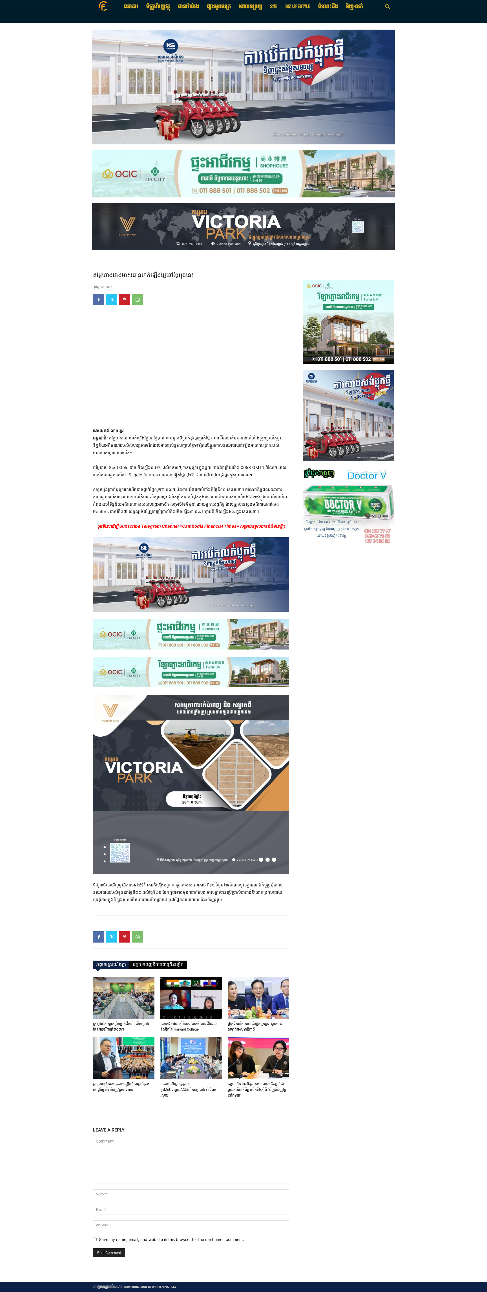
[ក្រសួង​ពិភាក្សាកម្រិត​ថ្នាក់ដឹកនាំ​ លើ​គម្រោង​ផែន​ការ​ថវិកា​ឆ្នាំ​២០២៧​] (123, 998)
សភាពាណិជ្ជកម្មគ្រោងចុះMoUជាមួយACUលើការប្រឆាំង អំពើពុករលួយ (188, 1089)
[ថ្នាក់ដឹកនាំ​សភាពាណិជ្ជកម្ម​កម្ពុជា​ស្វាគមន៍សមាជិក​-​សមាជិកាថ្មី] (258, 998)
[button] (387, 7)
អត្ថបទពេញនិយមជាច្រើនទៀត (158, 964)
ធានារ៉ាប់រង (188, 6)
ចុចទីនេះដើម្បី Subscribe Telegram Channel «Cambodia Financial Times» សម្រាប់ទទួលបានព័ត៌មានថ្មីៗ (191, 526)
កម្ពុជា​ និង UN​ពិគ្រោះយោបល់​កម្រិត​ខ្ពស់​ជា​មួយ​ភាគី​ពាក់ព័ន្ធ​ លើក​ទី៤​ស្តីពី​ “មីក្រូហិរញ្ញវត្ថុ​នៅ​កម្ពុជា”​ (257, 1089)
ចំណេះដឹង (328, 6)
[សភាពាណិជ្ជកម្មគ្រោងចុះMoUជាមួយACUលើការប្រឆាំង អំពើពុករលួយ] (191, 1058)
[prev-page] (96, 1106)
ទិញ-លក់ (354, 6)
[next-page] (105, 1106)
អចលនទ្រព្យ (250, 6)
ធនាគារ (131, 6)
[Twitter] (111, 299)
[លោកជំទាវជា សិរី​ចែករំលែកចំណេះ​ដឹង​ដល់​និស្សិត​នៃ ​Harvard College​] (191, 998)
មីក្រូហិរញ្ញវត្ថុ (158, 6)
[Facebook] (98, 299)
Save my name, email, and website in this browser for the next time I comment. (171, 1239)
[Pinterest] (124, 299)
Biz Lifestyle (297, 6)
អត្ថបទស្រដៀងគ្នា (111, 964)
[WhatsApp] (137, 299)
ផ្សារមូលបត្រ (219, 6)
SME (274, 6)
